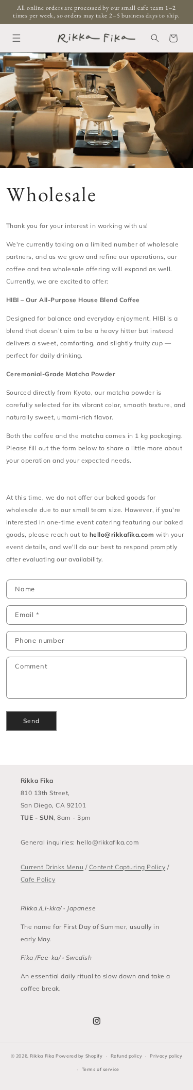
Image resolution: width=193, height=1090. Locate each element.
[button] (16, 38)
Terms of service (100, 1069)
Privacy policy (166, 1056)
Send (31, 721)
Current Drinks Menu (52, 867)
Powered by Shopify (79, 1056)
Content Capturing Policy (127, 867)
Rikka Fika (42, 1056)
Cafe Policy (38, 879)
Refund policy (126, 1056)
